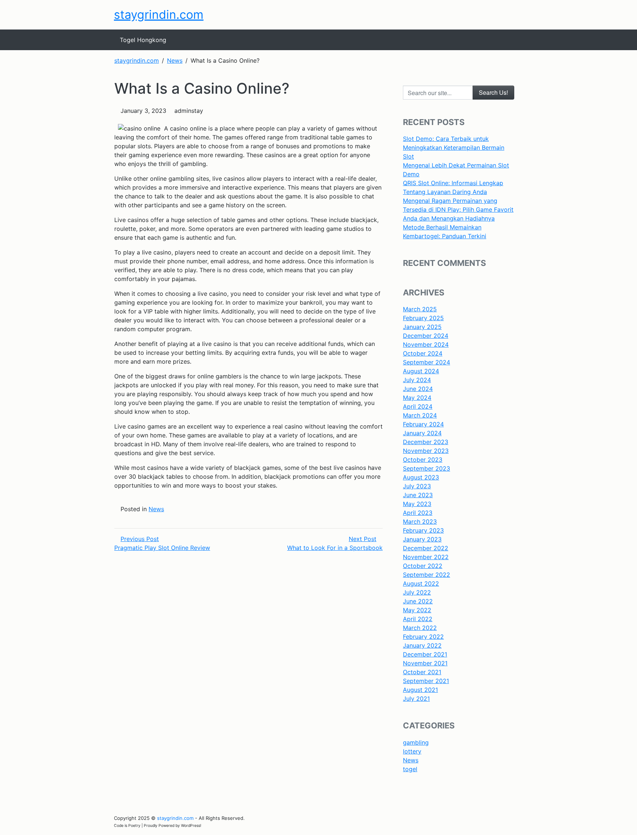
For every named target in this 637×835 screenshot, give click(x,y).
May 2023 (417, 503)
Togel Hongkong (143, 40)
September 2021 (426, 681)
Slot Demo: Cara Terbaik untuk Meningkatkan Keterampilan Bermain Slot (453, 147)
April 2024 (417, 406)
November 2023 (426, 450)
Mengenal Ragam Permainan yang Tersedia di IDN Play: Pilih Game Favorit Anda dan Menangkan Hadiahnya (458, 209)
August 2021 (420, 689)
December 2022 (425, 548)
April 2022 (417, 619)
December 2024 (425, 335)
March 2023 (420, 521)
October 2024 (422, 353)
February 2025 (423, 318)
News (156, 509)
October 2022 (422, 565)
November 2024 (426, 344)
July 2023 (417, 486)
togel (410, 769)
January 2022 (422, 645)
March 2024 (420, 415)
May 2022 (417, 610)
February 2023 (423, 530)
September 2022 (426, 574)
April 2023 (417, 512)
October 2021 (422, 672)
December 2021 (425, 654)
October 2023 (422, 459)
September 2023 (426, 468)
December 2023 (425, 442)
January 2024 (422, 433)
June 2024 (418, 388)
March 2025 (420, 309)
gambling (416, 742)
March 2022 (420, 627)
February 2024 (423, 424)
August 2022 (421, 583)
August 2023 (421, 477)
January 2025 (422, 326)
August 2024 (421, 371)
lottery (412, 751)
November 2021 (425, 663)
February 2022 (423, 636)
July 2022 (417, 592)
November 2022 (426, 557)
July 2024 (417, 380)
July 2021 (416, 698)
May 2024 (417, 397)
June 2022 (418, 601)
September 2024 (426, 362)
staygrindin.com (158, 14)
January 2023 (422, 539)
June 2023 (418, 495)
